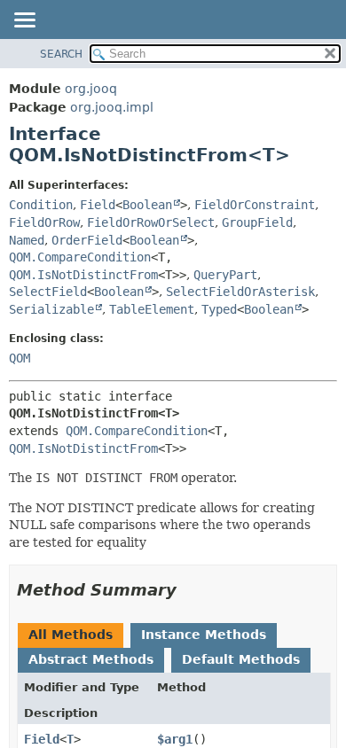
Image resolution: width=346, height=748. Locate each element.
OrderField (86, 240)
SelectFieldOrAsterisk (240, 291)
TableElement (151, 309)
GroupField (257, 222)
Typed (219, 309)
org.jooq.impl (111, 107)
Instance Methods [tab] (203, 634)
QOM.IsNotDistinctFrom (83, 275)
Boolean (147, 205)
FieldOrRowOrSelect (151, 222)
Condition (41, 205)
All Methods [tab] (70, 634)
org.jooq (91, 89)
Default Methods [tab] (241, 659)
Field (97, 205)
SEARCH (61, 54)
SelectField (48, 291)
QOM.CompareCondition (80, 257)
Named (26, 240)
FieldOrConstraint (254, 205)
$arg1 (175, 739)
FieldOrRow (44, 222)
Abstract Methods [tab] (90, 659)
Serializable (51, 309)
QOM (19, 358)
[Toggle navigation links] (24, 21)
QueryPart (225, 275)
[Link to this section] (189, 589)
